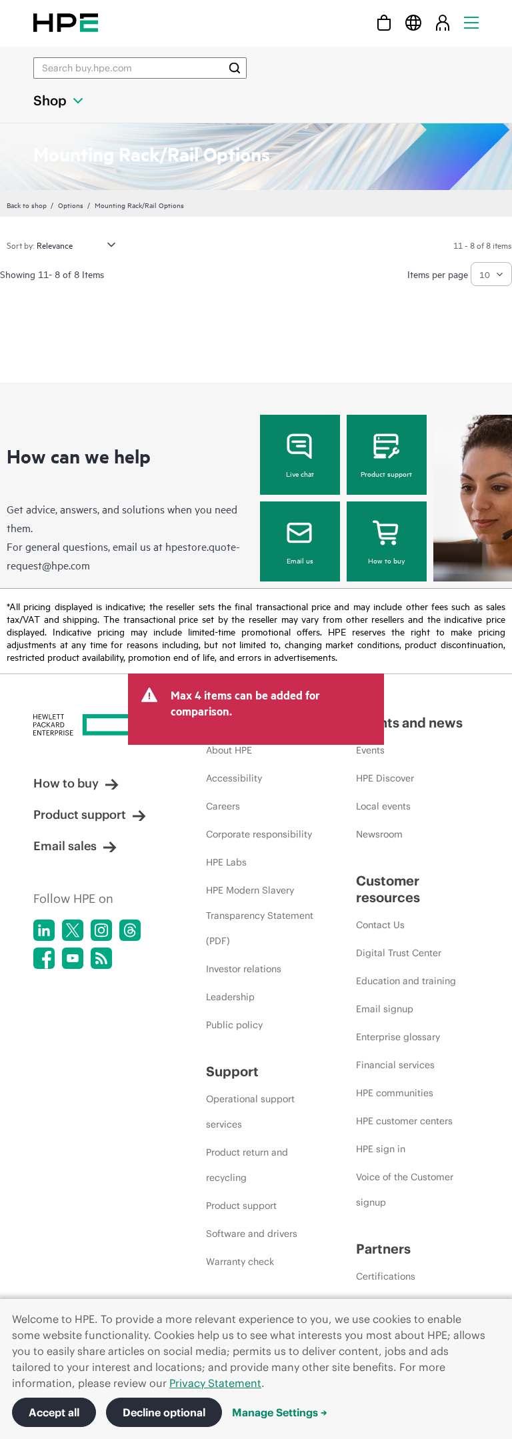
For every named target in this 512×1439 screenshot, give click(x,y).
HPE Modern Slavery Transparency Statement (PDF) (259, 915)
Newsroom (379, 834)
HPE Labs (226, 862)
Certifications (385, 1276)
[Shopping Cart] (384, 22)
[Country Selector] (413, 22)
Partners (383, 1248)
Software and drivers (251, 1234)
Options (70, 204)
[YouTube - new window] (72, 958)
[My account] (443, 22)
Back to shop (27, 204)
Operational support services (250, 1111)
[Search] (235, 68)
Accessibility (234, 778)
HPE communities (394, 1093)
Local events (383, 806)
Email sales (65, 846)
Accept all (54, 1412)
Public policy (234, 1025)
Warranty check (240, 1262)
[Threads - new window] (130, 930)
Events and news (409, 722)
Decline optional (164, 1412)
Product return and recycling (247, 1165)
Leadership (230, 997)
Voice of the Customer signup (404, 1189)
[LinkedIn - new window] (44, 930)
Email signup (384, 1009)
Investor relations (243, 969)
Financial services (395, 1065)
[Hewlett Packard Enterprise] (65, 22)
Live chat (300, 473)
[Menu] (471, 22)
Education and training (406, 981)
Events (370, 750)
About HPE (229, 750)
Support (232, 1071)
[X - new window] (72, 930)
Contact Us (380, 925)
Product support (386, 473)
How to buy (386, 560)
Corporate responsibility (259, 834)
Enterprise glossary (398, 1037)
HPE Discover (385, 778)
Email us (300, 560)
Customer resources (388, 889)
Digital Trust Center (398, 953)
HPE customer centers (404, 1121)
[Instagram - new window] (101, 930)
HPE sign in (380, 1149)
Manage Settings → (279, 1412)
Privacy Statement (215, 1383)
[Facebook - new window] (44, 958)
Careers (223, 806)
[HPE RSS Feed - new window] (101, 958)
